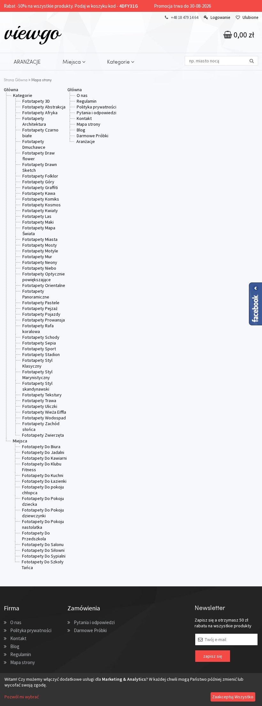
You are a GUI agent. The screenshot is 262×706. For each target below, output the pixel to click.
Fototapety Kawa (38, 193)
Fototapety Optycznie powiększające (43, 276)
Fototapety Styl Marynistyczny (37, 374)
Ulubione (250, 17)
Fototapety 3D (36, 101)
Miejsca (72, 61)
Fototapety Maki (38, 222)
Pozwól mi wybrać (21, 697)
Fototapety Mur (37, 256)
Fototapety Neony (39, 262)
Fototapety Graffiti (40, 187)
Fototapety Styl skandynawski (37, 386)
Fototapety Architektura (34, 121)
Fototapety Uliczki (39, 406)
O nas (82, 95)
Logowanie (220, 17)
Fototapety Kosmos (41, 205)
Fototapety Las (36, 216)
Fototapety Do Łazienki (44, 481)
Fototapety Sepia (39, 343)
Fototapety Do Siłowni (43, 550)
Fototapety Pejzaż (40, 308)
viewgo (32, 32)
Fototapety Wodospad (44, 418)
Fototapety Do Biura (41, 446)
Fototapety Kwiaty (40, 210)
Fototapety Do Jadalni (43, 452)
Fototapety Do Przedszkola (36, 536)
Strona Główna (15, 79)
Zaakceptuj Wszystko (232, 697)
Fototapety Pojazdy (41, 314)
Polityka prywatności (96, 107)
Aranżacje (85, 141)
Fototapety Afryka (40, 112)
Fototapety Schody (40, 337)
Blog (81, 130)
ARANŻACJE (27, 61)
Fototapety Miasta (40, 239)
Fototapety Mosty (39, 245)
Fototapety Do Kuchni (42, 475)
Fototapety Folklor (40, 176)
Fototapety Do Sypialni (44, 556)
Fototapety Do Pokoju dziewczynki (43, 513)
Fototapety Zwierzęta (43, 435)
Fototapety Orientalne (43, 285)
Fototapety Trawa (39, 400)
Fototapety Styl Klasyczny (37, 363)
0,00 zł (243, 35)
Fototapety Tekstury (42, 395)
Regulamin (86, 101)
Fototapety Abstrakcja (44, 107)
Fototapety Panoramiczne (35, 294)
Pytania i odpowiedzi (96, 112)
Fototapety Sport (39, 349)
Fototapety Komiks (40, 199)
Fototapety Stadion (41, 354)
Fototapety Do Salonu (43, 544)
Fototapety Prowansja (43, 320)
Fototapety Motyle (40, 251)
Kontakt (84, 118)
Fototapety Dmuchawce (33, 144)
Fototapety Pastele (40, 302)
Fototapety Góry (38, 182)
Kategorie (119, 61)
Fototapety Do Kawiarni (44, 458)
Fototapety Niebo (39, 268)
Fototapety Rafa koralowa (38, 328)
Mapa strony (88, 124)
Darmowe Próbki (92, 136)
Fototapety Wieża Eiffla (44, 412)
